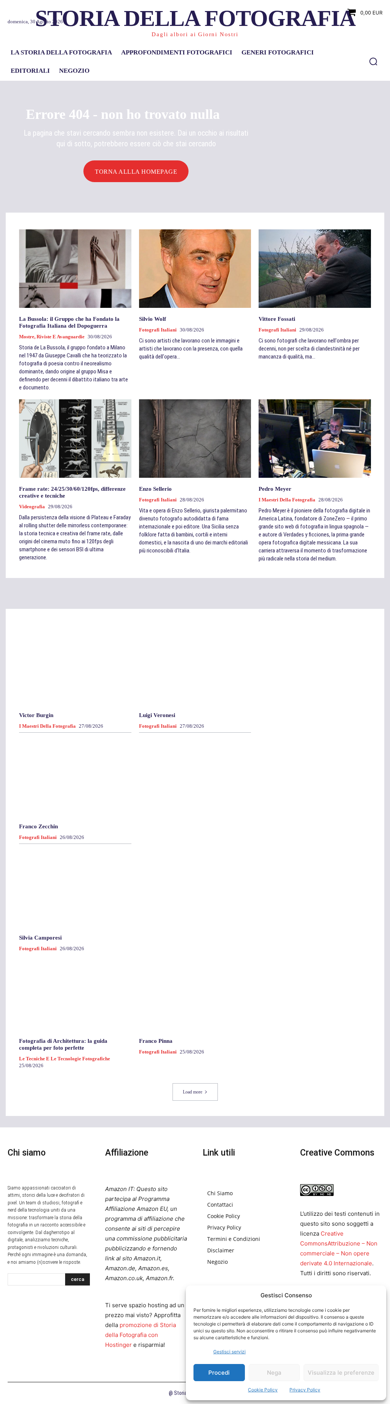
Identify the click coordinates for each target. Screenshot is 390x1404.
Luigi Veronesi (157, 715)
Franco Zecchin (38, 826)
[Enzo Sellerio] (195, 438)
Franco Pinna (156, 1041)
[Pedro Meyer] (315, 438)
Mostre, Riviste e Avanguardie (52, 336)
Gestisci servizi (229, 1351)
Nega (274, 1372)
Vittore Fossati (277, 319)
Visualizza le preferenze (341, 1372)
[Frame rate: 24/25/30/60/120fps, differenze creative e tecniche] (75, 438)
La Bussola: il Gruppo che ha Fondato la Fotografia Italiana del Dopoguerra (69, 322)
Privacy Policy (304, 1390)
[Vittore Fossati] (315, 268)
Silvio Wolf (152, 319)
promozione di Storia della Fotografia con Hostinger (140, 1334)
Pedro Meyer (275, 489)
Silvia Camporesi (40, 938)
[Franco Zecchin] (75, 775)
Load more (192, 1092)
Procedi (219, 1372)
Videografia (32, 506)
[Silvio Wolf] (195, 268)
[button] (373, 61)
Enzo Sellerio (155, 489)
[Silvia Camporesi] (75, 887)
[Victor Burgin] (75, 665)
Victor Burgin (36, 715)
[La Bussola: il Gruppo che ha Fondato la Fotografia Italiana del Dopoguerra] (75, 268)
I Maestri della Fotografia (287, 500)
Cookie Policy (263, 1390)
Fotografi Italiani (158, 330)
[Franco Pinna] (195, 990)
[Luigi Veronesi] (195, 665)
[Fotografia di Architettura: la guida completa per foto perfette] (75, 990)
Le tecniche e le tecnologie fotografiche (64, 1058)
